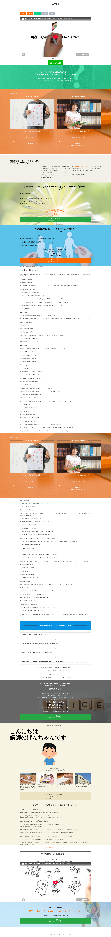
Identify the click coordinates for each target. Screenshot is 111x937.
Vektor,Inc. (67, 934)
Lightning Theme (51, 934)
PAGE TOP (107, 907)
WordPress (44, 934)
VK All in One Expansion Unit (59, 934)
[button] (23, 13)
